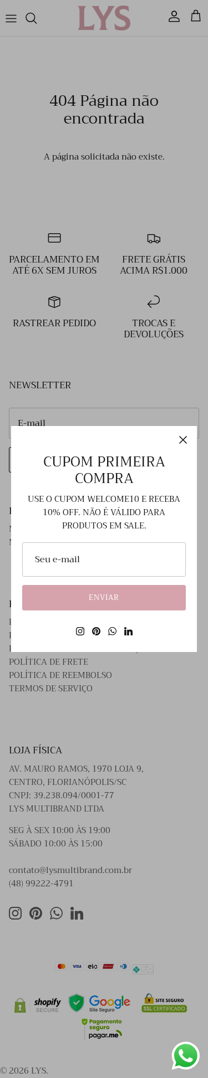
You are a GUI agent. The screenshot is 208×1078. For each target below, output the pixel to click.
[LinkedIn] (128, 631)
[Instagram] (80, 631)
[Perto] (183, 440)
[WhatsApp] (112, 631)
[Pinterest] (96, 631)
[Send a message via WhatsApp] (185, 1055)
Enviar (104, 597)
